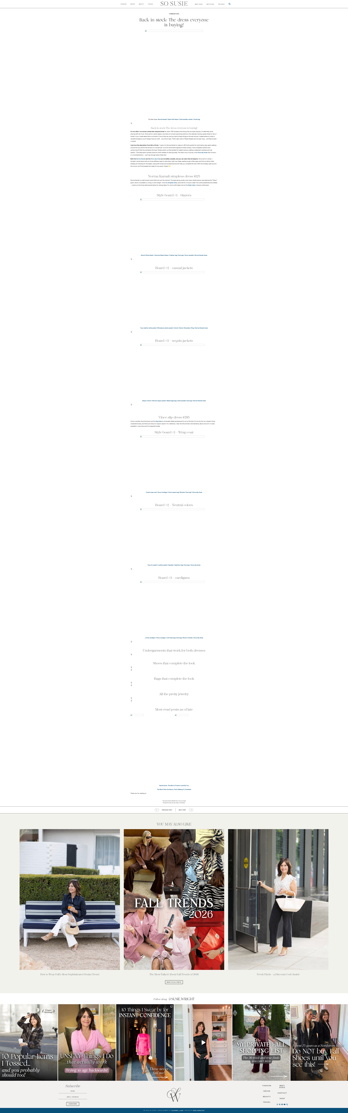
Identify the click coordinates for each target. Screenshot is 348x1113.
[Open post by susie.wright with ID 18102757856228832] (261, 1042)
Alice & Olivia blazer (147, 255)
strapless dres (171, 183)
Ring (192, 328)
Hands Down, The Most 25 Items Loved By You (174, 786)
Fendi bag (197, 120)
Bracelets (187, 328)
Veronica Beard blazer (161, 255)
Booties (182, 493)
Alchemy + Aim (177, 1111)
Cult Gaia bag (171, 638)
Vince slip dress (202, 153)
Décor (132, 4)
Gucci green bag (173, 493)
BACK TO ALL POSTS (174, 983)
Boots (181, 328)
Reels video (191, 185)
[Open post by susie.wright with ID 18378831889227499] (145, 1042)
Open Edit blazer (173, 120)
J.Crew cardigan (150, 638)
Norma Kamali (162, 120)
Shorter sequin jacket (159, 401)
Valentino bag (178, 565)
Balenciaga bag (171, 401)
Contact (282, 1094)
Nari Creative (198, 1111)
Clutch (176, 328)
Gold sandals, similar (186, 120)
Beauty (141, 4)
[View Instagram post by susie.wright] (55, 1006)
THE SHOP (221, 4)
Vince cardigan (161, 638)
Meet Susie (282, 1087)
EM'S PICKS (210, 4)
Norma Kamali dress (201, 255)
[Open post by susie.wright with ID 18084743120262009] (87, 1042)
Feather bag (173, 255)
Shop (282, 1099)
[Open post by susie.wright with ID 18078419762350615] (319, 1042)
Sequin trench (146, 401)
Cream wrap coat (151, 493)
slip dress (159, 421)
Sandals (170, 565)
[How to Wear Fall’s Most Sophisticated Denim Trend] (70, 899)
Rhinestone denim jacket (165, 328)
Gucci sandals (189, 255)
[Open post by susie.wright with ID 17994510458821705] (203, 1042)
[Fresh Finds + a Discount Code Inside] (278, 899)
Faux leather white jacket (148, 328)
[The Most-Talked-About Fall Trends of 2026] (174, 899)
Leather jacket (162, 565)
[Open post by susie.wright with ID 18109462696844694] (29, 1042)
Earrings (181, 255)
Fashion (123, 4)
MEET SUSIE (199, 4)
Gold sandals (182, 401)
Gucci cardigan (162, 493)
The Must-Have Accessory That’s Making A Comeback (174, 790)
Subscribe (73, 1104)
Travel (150, 4)
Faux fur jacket (152, 565)
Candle (190, 638)
